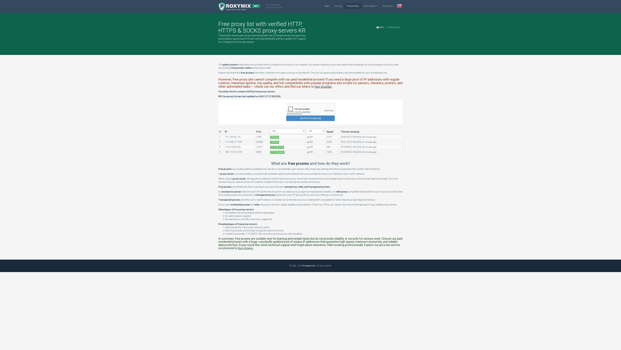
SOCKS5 (274, 137)
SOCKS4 (274, 142)
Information (370, 6)
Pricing (338, 6)
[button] (399, 6)
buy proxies (323, 86)
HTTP (273, 147)
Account (387, 6)
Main (327, 6)
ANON (280, 152)
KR (311, 137)
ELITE (280, 147)
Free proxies (353, 6)
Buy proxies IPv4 (241, 38)
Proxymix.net (309, 266)
